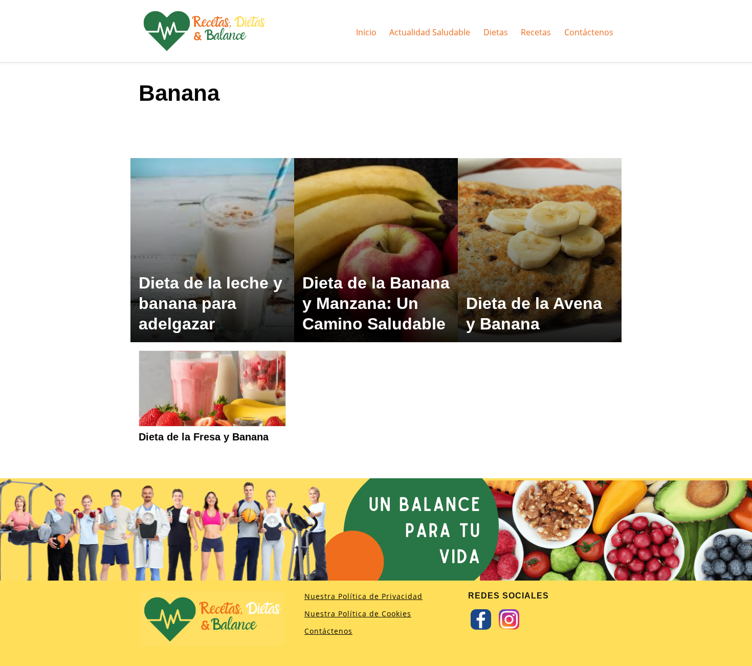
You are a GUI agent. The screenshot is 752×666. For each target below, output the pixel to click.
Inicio (366, 32)
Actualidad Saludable (429, 32)
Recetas (536, 32)
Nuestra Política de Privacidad (363, 596)
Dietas (495, 32)
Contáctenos (588, 32)
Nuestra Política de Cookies (357, 613)
